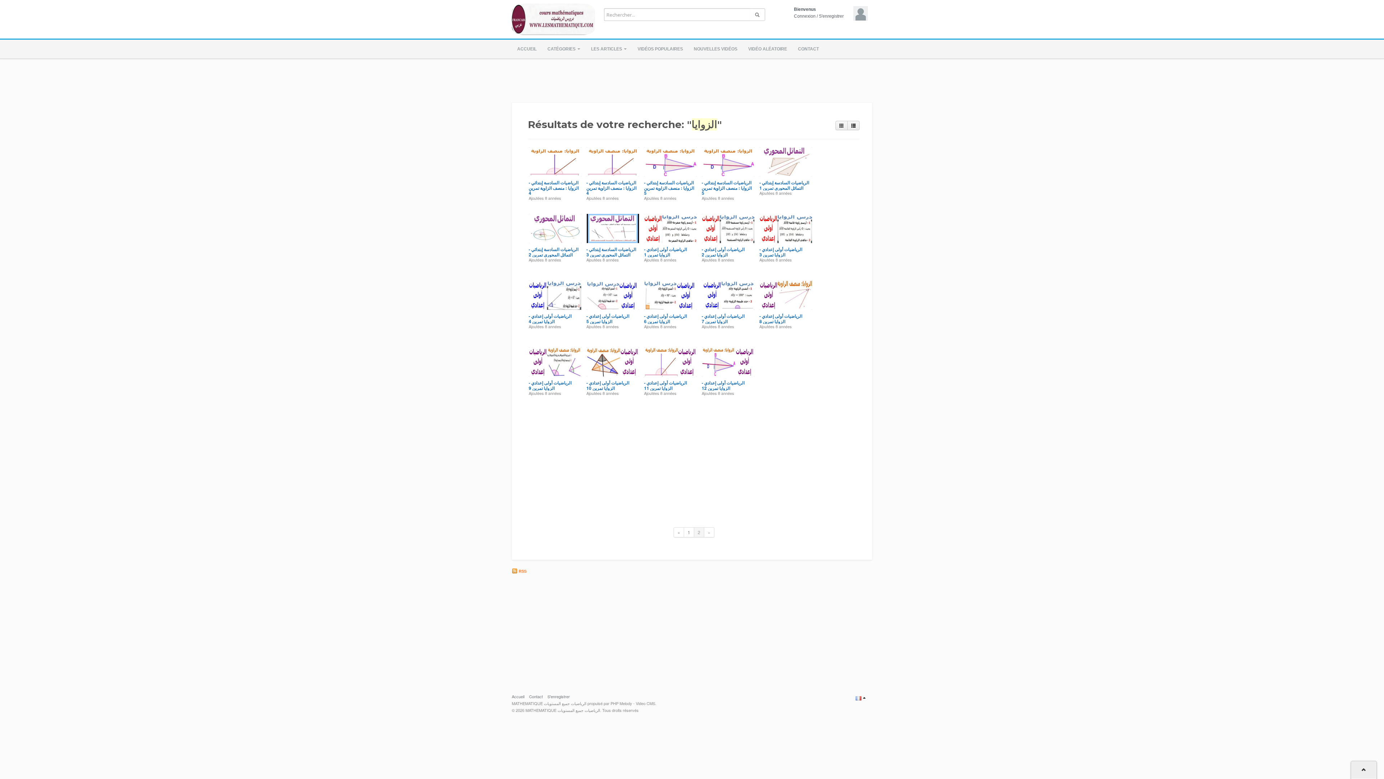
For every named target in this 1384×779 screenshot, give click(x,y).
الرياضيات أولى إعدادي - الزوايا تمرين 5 (607, 318)
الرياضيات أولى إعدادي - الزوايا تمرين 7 (723, 318)
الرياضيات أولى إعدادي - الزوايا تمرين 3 (780, 252)
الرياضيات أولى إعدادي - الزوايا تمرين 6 (665, 318)
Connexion (805, 16)
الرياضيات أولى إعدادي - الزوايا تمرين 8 (780, 318)
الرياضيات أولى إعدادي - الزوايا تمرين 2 (723, 252)
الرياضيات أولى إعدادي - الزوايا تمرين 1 (665, 252)
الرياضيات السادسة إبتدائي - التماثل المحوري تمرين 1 (784, 185)
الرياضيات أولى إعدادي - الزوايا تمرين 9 (550, 385)
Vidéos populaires (660, 49)
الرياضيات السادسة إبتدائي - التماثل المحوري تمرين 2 (553, 252)
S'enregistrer (831, 16)
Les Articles (607, 49)
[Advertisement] (692, 78)
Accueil (527, 49)
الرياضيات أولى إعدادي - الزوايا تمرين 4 (550, 318)
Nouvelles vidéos (715, 49)
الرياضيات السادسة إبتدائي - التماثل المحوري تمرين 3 (611, 252)
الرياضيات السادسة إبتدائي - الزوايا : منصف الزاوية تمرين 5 (669, 187)
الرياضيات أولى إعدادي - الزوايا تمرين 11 (665, 385)
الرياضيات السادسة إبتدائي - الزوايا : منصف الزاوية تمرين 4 (554, 187)
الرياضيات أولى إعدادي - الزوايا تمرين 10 (607, 385)
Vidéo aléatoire (767, 49)
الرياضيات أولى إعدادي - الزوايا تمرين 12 (723, 385)
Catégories (562, 49)
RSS (522, 571)
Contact (808, 49)
